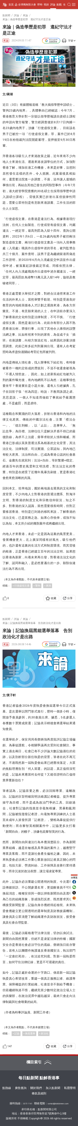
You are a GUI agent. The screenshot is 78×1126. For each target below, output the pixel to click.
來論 (5, 40)
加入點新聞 (53, 1088)
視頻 (46, 4)
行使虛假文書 (22, 585)
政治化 (44, 1033)
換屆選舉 (30, 1033)
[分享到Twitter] (74, 892)
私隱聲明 (70, 1088)
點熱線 (6, 1088)
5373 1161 (27, 1104)
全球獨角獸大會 (27, 4)
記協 (16, 1033)
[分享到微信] (74, 887)
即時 (39, 4)
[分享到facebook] (74, 882)
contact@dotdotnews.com (58, 1104)
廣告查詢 (20, 1088)
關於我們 (36, 1088)
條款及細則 (39, 1093)
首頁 (11, 4)
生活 (65, 4)
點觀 (59, 4)
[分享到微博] (74, 898)
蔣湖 (48, 585)
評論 (52, 4)
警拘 (37, 585)
